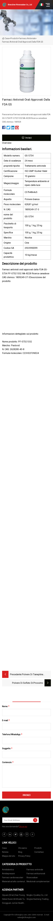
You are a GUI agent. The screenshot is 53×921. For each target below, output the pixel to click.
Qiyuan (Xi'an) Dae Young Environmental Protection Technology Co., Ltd (13, 895)
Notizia (5, 852)
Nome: (5, 706)
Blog (20, 852)
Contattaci (39, 852)
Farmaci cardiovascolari (12, 877)
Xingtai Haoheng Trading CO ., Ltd (37, 899)
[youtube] (21, 834)
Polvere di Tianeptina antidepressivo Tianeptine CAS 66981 (35, 674)
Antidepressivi (8, 873)
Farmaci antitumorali (36, 873)
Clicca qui (23, 826)
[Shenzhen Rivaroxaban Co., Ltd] (16, 809)
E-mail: (6, 720)
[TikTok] (32, 834)
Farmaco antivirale (27, 38)
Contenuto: (7, 762)
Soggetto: (7, 748)
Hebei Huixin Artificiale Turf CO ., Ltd (14, 899)
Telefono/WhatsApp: (12, 734)
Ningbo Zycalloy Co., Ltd (37, 895)
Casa (7, 38)
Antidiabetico (8, 869)
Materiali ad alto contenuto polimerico (14, 882)
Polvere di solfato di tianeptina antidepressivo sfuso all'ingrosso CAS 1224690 (20, 683)
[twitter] (15, 834)
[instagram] (27, 834)
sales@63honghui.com (26, 917)
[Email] (35, 820)
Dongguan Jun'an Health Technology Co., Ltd (13, 903)
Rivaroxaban (32, 877)
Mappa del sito (8, 856)
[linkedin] (10, 834)
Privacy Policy (24, 856)
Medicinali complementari (38, 881)
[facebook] (4, 834)
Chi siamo (22, 848)
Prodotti (14, 38)
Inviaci (28, 137)
